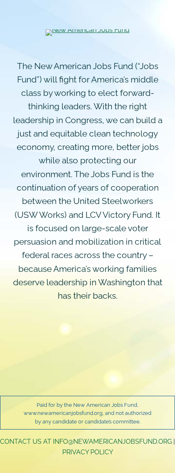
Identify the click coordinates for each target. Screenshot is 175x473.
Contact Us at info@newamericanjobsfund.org (86, 440)
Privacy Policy (87, 451)
